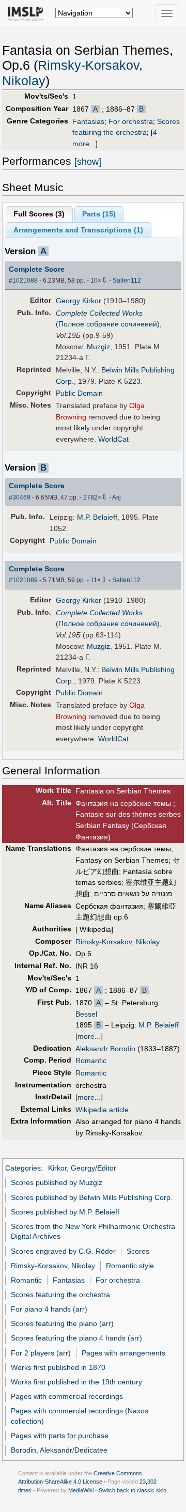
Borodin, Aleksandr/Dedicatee (59, 1450)
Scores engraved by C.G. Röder (63, 1251)
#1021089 (23, 580)
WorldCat (113, 439)
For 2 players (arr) (41, 1353)
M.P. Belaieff (97, 517)
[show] (87, 162)
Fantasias (88, 121)
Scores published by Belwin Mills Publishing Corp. (92, 1197)
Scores (138, 1251)
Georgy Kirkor (78, 301)
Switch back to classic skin (132, 1490)
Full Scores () (39, 214)
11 (93, 580)
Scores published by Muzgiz (56, 1182)
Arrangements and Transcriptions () (78, 230)
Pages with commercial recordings (67, 1396)
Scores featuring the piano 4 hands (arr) (76, 1338)
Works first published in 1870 (58, 1367)
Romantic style (130, 1265)
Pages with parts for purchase (60, 1435)
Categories (23, 1168)
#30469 (19, 497)
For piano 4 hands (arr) (49, 1309)
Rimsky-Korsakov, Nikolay (117, 942)
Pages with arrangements (123, 1353)
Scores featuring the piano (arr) (62, 1323)
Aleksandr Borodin (105, 1049)
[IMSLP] (27, 13)
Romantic (90, 1060)
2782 (90, 497)
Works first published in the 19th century (76, 1382)
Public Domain (79, 393)
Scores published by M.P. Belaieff (65, 1212)
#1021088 (23, 280)
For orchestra (131, 121)
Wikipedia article (102, 1109)
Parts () (99, 214)
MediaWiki (81, 1490)
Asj (116, 497)
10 (94, 280)
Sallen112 (127, 280)
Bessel (86, 1014)
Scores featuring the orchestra (60, 1294)
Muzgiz (98, 346)
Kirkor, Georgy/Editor (82, 1168)
